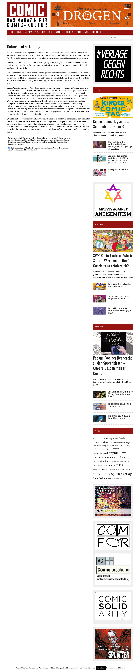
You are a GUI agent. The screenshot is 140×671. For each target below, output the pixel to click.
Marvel (116, 461)
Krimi (126, 458)
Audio (87, 32)
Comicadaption (115, 442)
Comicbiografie (126, 442)
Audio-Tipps (99, 224)
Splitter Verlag (121, 474)
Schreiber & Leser (123, 469)
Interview (28, 32)
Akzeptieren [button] (100, 668)
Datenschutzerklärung (115, 668)
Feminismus (122, 449)
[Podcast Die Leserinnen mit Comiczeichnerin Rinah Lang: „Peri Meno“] (99, 313)
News (37, 32)
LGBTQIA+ (96, 461)
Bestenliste (96, 32)
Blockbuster (96, 443)
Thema (19, 32)
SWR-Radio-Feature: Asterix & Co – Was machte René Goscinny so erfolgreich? (112, 260)
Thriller (110, 479)
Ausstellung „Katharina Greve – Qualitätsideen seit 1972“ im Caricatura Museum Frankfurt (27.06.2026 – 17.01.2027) (119, 159)
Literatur (103, 461)
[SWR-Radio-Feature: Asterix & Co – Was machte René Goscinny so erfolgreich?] (113, 251)
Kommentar (70, 32)
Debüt (123, 446)
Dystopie (128, 446)
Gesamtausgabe (100, 453)
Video (79, 32)
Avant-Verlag (119, 438)
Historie (96, 458)
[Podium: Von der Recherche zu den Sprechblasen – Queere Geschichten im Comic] (113, 353)
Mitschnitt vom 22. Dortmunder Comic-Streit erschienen (119, 417)
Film (43, 32)
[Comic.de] (27, 14)
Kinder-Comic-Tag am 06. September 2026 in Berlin (111, 123)
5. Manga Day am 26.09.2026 (118, 169)
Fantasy (115, 448)
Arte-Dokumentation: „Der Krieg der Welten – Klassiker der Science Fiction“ (120, 394)
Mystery (122, 461)
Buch (50, 32)
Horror (102, 457)
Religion (95, 469)
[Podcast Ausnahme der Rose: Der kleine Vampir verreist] (99, 289)
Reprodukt (104, 469)
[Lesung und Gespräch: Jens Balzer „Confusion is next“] (99, 408)
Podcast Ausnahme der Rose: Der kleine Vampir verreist (119, 285)
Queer (128, 465)
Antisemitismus (97, 439)
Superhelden (100, 478)
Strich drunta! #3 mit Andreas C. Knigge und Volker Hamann (119, 297)
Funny (128, 449)
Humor (110, 457)
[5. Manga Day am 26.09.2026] (99, 174)
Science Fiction (102, 474)
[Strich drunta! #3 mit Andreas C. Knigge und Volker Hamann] (99, 301)
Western (119, 479)
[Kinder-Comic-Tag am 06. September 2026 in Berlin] (113, 116)
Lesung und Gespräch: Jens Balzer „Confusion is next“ (119, 404)
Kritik (11, 32)
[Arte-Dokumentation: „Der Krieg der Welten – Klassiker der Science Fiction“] (99, 396)
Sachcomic (113, 469)
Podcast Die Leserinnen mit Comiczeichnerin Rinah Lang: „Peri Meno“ (119, 310)
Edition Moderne (99, 449)
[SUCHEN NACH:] (121, 37)
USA (114, 479)
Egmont (108, 449)
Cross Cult (110, 445)
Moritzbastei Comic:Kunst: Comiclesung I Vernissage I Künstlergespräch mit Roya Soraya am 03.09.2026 (120, 145)
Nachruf (127, 461)
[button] (91, 14)
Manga (111, 461)
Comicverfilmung (99, 446)
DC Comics (118, 446)
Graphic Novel (117, 453)
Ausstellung (107, 438)
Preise (124, 465)
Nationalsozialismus (100, 465)
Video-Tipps (99, 327)
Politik (119, 465)
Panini (111, 464)
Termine (97, 90)
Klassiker (119, 457)
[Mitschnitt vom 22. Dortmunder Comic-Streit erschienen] (99, 420)
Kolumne (59, 32)
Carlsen (104, 442)
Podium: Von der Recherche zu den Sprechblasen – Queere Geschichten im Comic (112, 365)
